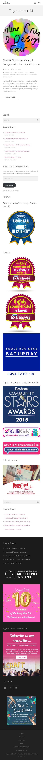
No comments (17, 69)
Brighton (7, 72)
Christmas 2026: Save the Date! (15, 132)
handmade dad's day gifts (18, 72)
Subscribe (9, 185)
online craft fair (25, 74)
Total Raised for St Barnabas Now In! (16, 139)
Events (6, 69)
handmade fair (30, 72)
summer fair (33, 74)
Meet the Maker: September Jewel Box (17, 151)
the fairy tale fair (7, 77)
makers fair (6, 74)
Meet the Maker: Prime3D (13, 157)
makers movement (15, 74)
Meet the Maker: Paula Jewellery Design (17, 145)
